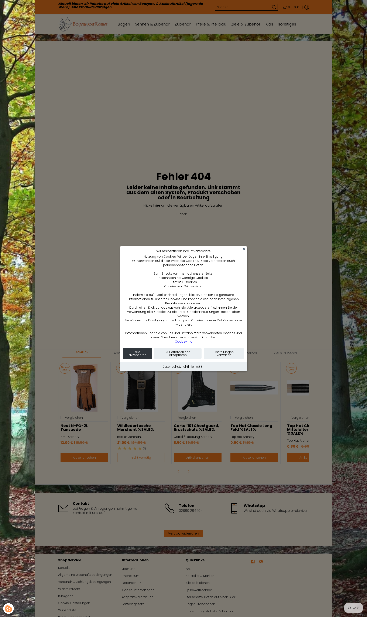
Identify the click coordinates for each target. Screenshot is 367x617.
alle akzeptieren (137, 353)
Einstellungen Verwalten (224, 353)
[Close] (244, 249)
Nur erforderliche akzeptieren (177, 353)
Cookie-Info (183, 341)
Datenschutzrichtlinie (178, 367)
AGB (199, 367)
